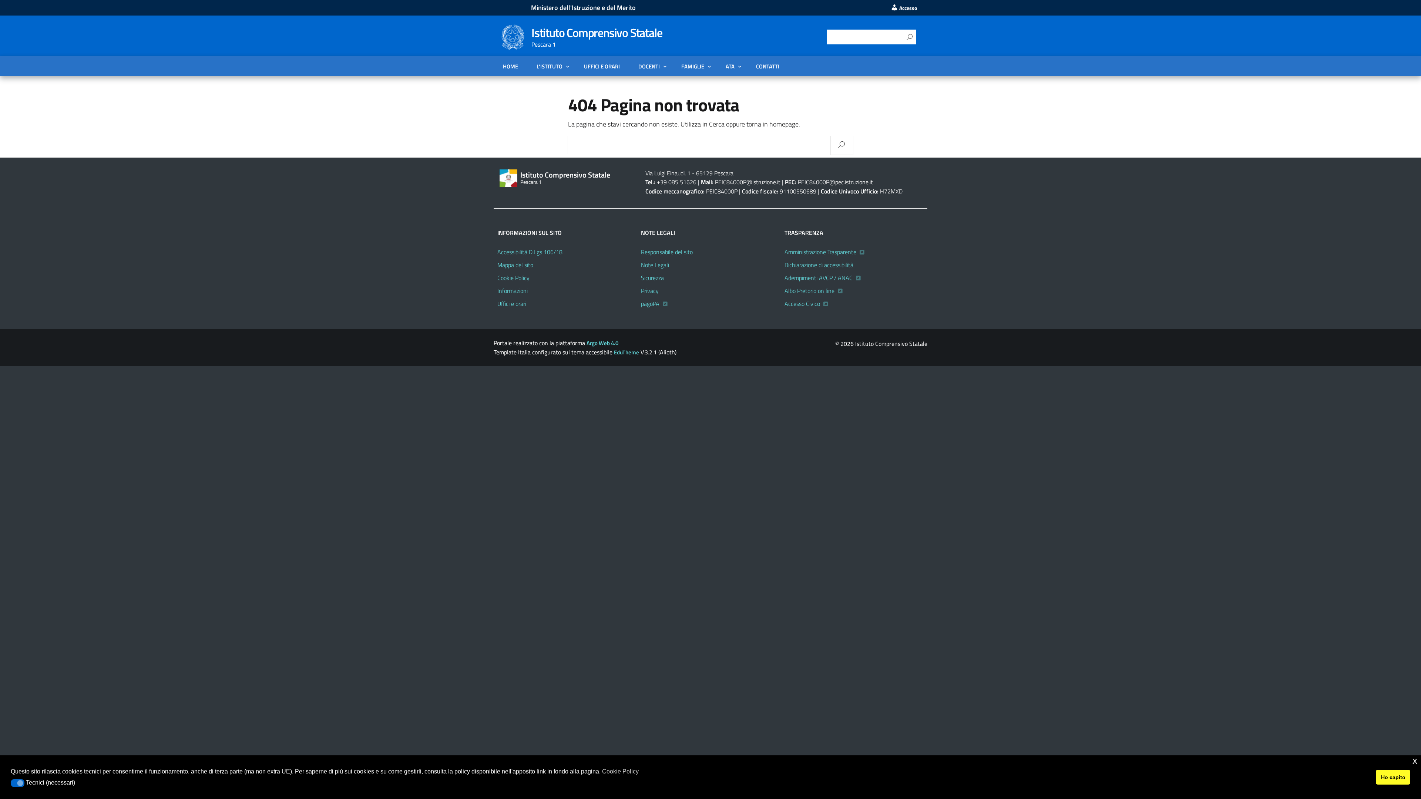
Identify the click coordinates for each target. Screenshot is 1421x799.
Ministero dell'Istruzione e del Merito (583, 8)
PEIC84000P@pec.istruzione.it (835, 182)
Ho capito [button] (1393, 777)
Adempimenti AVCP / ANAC (819, 277)
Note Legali (655, 264)
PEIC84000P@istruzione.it (747, 182)
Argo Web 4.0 (602, 343)
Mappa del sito (515, 264)
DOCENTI (649, 66)
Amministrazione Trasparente (820, 251)
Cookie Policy (513, 277)
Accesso (907, 8)
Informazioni (512, 290)
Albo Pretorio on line (809, 290)
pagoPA (650, 303)
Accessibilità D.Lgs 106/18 (529, 251)
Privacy (650, 290)
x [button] (1414, 760)
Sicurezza (652, 277)
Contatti (767, 66)
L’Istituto (549, 66)
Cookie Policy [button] (620, 771)
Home (510, 66)
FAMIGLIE (692, 66)
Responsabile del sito (667, 251)
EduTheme (626, 352)
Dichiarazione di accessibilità (819, 264)
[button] (17, 783)
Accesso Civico (802, 303)
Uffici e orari (602, 66)
